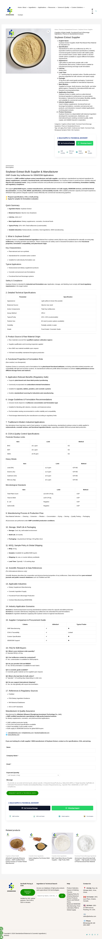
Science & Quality (63, 7)
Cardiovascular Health (78, 128)
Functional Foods (89, 128)
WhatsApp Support (86, 143)
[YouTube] (92, 13)
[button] (27, 7)
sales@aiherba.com (89, 916)
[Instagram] (95, 934)
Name (8, 747)
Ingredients (32, 7)
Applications (42, 7)
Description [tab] (10, 167)
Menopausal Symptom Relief (63, 130)
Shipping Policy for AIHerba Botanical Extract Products (73, 896)
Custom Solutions (77, 7)
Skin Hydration (75, 130)
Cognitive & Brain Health (62, 32)
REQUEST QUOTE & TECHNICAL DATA (22, 793)
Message (9, 780)
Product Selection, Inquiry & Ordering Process (73, 890)
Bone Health (67, 128)
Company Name (12, 755)
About (24, 7)
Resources (51, 7)
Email (8, 764)
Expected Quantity (12, 772)
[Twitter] (92, 9)
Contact (20, 15)
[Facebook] (97, 934)
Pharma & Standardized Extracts (68, 29)
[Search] (62, 896)
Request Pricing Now (27, 892)
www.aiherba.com (13, 734)
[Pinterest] (92, 11)
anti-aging (60, 128)
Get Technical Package (67, 143)
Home (20, 7)
